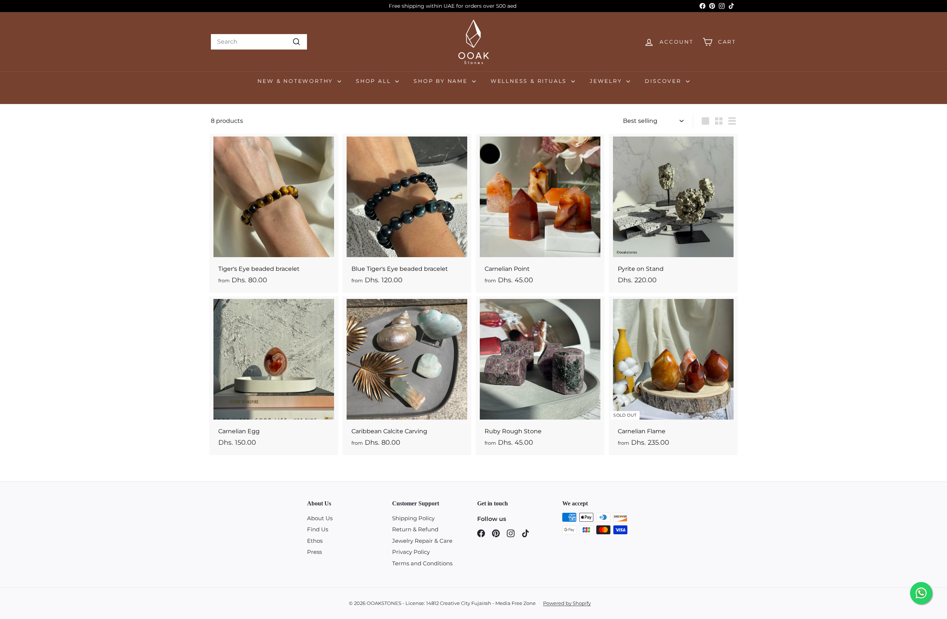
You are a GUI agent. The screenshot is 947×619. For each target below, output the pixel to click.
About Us (320, 518)
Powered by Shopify (567, 603)
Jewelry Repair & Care (422, 540)
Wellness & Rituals (530, 81)
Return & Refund (415, 529)
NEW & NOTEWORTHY (296, 81)
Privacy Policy (411, 551)
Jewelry (607, 81)
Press (314, 551)
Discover (664, 81)
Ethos (315, 540)
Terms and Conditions (422, 563)
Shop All (374, 81)
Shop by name (442, 81)
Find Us (317, 529)
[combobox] (259, 42)
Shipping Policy (413, 518)
